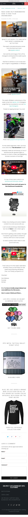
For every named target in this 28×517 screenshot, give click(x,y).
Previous (19, 8)
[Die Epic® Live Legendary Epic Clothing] (14, 3)
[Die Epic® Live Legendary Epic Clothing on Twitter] (16, 505)
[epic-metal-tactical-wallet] (14, 362)
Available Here (14, 377)
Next (24, 8)
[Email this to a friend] (19, 436)
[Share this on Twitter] (7, 436)
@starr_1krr (16, 102)
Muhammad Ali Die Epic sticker (13, 181)
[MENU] (0, 3)
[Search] (22, 3)
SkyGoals (6, 395)
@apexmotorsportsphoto (17, 139)
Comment (4, 465)
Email (3, 458)
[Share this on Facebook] (11, 436)
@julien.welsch (15, 50)
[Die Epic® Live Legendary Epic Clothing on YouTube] (19, 505)
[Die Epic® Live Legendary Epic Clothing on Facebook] (8, 505)
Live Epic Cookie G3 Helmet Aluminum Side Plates (14, 300)
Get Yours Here (14, 328)
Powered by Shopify (14, 511)
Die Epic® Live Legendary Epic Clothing (16, 509)
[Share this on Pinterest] (15, 436)
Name (3, 451)
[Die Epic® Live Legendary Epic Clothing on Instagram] (11, 505)
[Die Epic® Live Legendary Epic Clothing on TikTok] (14, 505)
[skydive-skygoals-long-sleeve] (14, 412)
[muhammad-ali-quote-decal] (14, 216)
